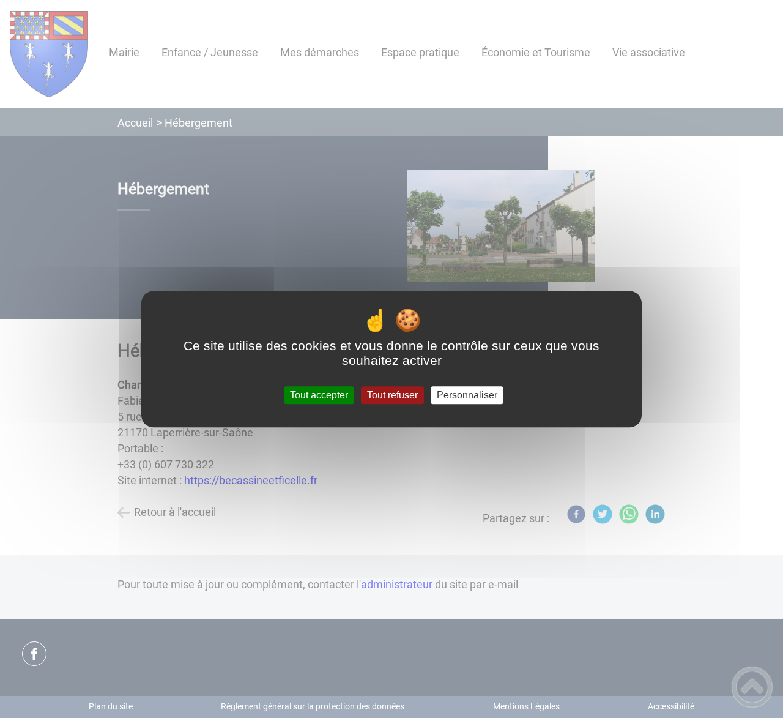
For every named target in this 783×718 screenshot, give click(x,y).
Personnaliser (467, 395)
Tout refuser (392, 395)
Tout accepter (319, 395)
